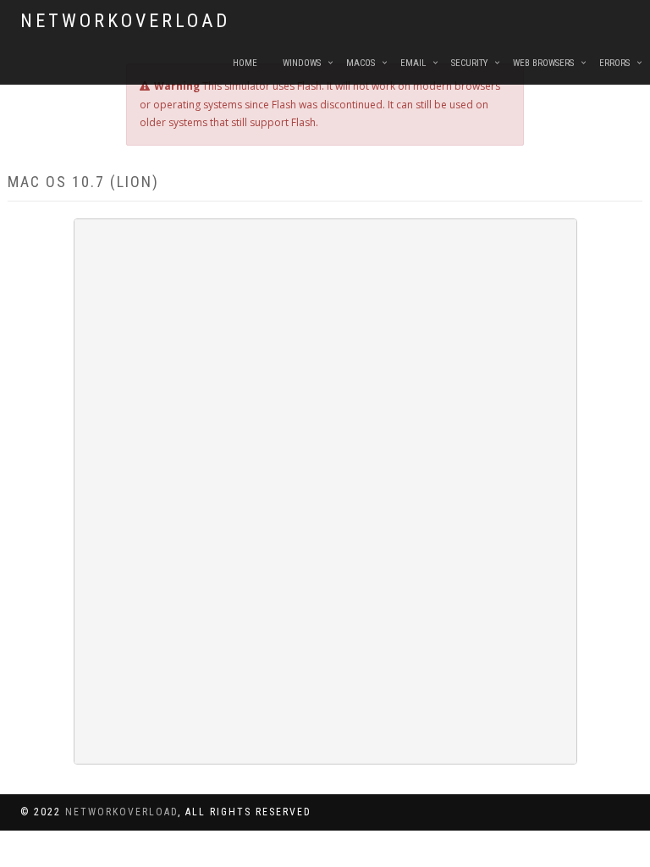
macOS (360, 63)
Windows (302, 63)
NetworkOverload (125, 20)
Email (413, 63)
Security (469, 63)
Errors (614, 63)
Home (245, 63)
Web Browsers (543, 63)
